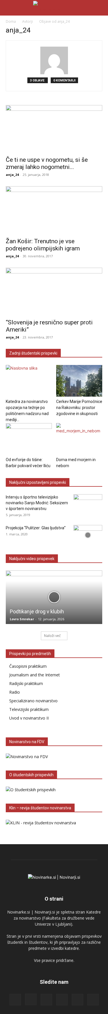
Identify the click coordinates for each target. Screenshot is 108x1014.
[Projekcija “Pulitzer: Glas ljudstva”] (87, 535)
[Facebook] (15, 999)
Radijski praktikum (26, 683)
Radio (14, 692)
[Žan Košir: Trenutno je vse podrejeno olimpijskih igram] (54, 210)
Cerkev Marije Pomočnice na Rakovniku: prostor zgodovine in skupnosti (79, 407)
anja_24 (12, 174)
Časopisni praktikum (28, 666)
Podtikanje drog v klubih (37, 611)
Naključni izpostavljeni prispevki (37, 482)
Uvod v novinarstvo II (29, 718)
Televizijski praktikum (29, 709)
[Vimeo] (93, 999)
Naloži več (52, 635)
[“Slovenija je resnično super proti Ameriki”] (54, 291)
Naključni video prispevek (31, 558)
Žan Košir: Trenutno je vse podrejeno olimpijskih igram (43, 245)
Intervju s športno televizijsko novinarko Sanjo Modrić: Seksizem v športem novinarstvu (37, 503)
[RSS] (46, 999)
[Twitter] (77, 999)
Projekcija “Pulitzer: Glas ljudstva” (36, 528)
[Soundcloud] (62, 999)
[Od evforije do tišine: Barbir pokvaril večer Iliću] (29, 439)
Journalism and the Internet (34, 675)
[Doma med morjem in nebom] (79, 439)
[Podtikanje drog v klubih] (54, 597)
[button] (10, 8)
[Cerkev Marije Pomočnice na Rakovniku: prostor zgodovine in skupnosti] (79, 381)
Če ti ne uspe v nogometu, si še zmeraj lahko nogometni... (47, 163)
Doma (11, 21)
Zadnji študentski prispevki (33, 353)
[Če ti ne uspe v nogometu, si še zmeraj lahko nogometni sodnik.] (54, 129)
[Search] (100, 8)
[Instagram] (31, 999)
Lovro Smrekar (22, 619)
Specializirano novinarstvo (33, 700)
